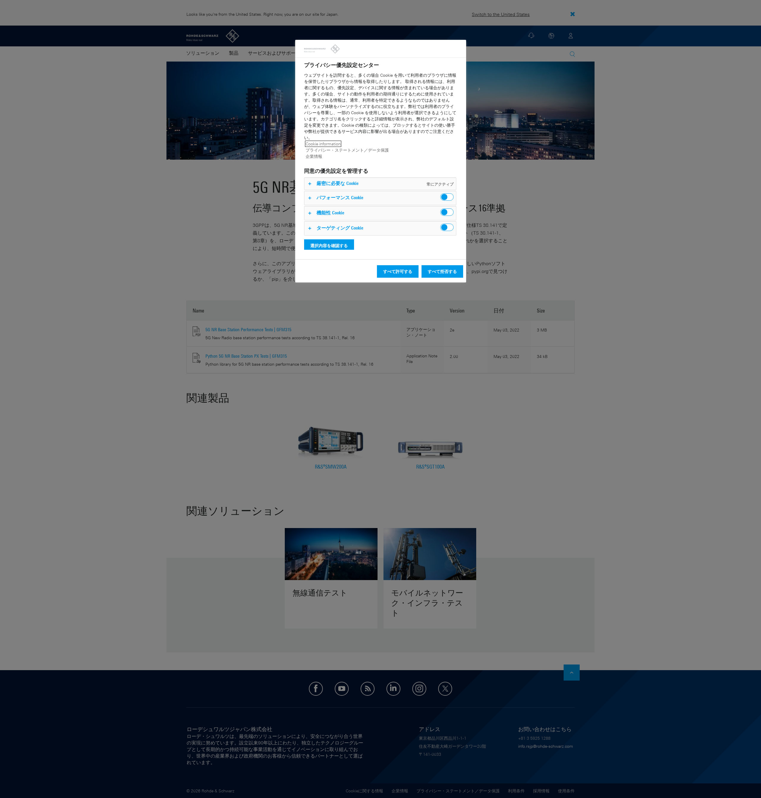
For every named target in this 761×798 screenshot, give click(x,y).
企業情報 (314, 156)
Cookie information (323, 143)
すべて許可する (397, 271)
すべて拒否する (442, 271)
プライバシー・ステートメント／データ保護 (347, 150)
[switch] (447, 197)
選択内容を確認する (329, 245)
